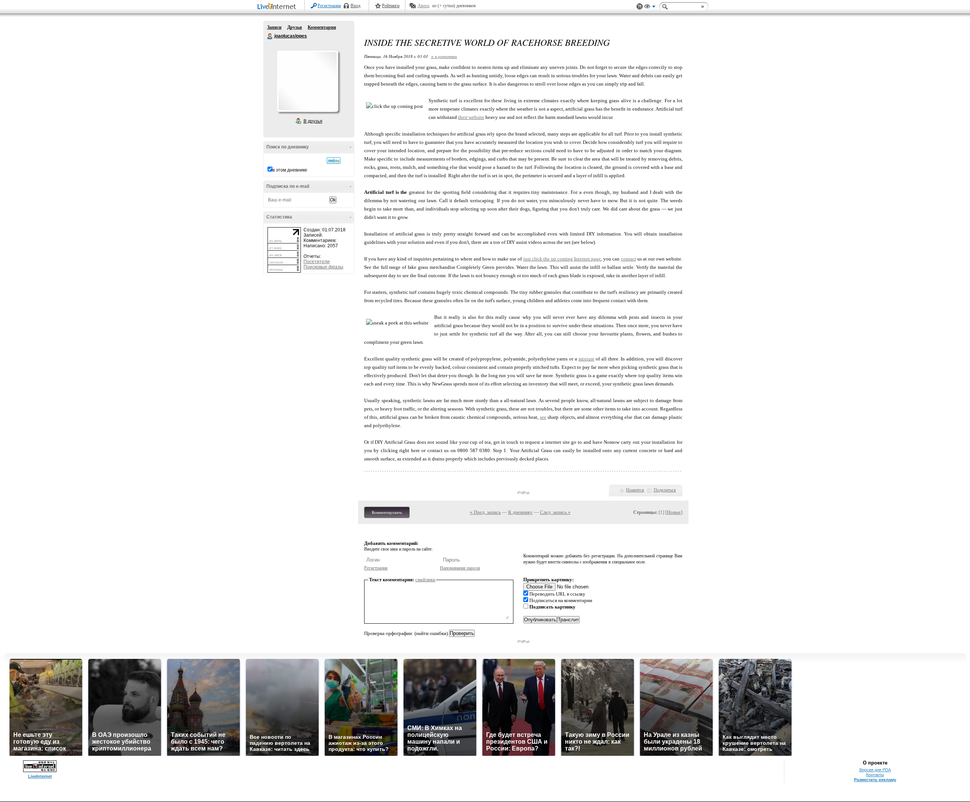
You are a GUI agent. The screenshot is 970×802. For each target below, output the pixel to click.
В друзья (313, 121)
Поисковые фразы (323, 267)
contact (628, 259)
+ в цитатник (444, 56)
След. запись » (555, 512)
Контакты (875, 774)
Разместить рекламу (875, 779)
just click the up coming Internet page (562, 259)
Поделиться (665, 490)
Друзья (294, 27)
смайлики (425, 579)
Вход (355, 5)
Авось (423, 5)
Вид (650, 8)
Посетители (317, 261)
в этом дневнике (289, 170)
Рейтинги (390, 5)
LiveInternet (278, 7)
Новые (674, 512)
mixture (587, 359)
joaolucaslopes (270, 36)
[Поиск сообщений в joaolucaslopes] (334, 160)
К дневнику (520, 512)
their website (471, 117)
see (543, 417)
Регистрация (329, 5)
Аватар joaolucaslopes (307, 81)
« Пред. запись (485, 512)
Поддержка (640, 6)
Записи (274, 27)
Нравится (635, 490)
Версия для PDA (875, 770)
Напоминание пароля (460, 568)
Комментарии (322, 27)
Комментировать (387, 512)
